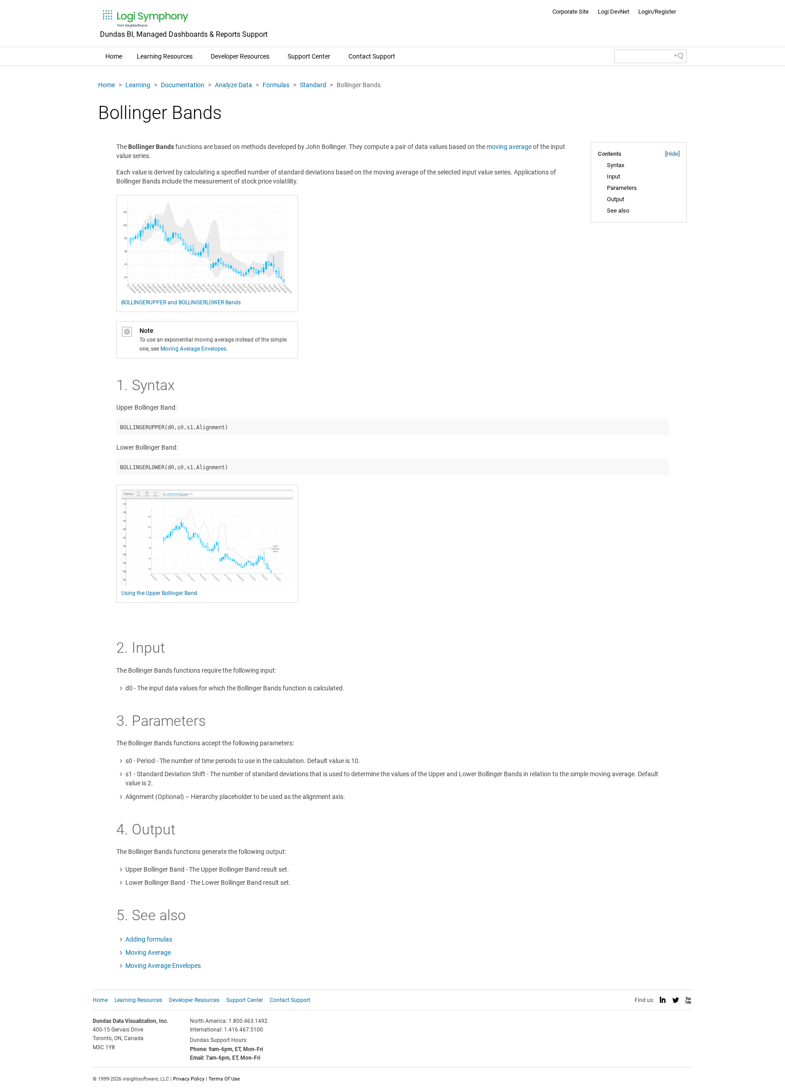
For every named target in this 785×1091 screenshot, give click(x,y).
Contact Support (371, 56)
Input (613, 176)
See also (618, 210)
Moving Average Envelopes (193, 349)
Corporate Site (570, 11)
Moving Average (148, 952)
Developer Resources (240, 56)
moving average (509, 146)
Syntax (615, 165)
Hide (672, 153)
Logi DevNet (613, 11)
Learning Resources (165, 56)
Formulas (276, 85)
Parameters (622, 187)
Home (113, 56)
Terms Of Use (224, 1079)
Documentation (182, 85)
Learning (137, 85)
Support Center (309, 56)
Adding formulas (148, 939)
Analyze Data (233, 85)
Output (615, 199)
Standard (313, 85)
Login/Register (657, 11)
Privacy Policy (188, 1079)
